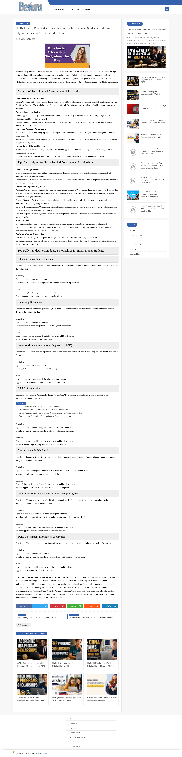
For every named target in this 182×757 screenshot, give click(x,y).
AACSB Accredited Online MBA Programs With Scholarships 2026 (31, 664)
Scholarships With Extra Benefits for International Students (102, 699)
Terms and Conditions (77, 737)
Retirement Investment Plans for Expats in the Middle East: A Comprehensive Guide (153, 165)
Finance (133, 230)
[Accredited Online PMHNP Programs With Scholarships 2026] (32, 684)
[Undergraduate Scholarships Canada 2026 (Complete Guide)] (67, 684)
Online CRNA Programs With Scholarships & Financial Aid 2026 (101, 664)
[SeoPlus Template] (15, 753)
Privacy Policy (75, 746)
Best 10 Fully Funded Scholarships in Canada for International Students (151, 194)
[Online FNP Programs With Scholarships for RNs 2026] (67, 649)
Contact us (73, 724)
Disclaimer (73, 742)
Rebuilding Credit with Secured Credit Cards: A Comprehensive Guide (47, 410)
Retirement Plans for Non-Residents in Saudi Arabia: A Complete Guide (152, 151)
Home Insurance (59, 9)
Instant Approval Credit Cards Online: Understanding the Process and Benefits (50, 413)
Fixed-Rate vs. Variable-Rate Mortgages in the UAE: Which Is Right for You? (153, 179)
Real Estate (134, 249)
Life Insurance (73, 9)
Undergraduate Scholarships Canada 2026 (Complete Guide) (66, 699)
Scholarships (86, 9)
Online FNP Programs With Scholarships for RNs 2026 (63, 664)
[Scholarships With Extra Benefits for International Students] (102, 684)
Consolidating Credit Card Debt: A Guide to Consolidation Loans (45, 416)
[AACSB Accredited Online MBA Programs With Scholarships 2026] (32, 649)
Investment (134, 240)
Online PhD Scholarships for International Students (39, 406)
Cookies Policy (75, 733)
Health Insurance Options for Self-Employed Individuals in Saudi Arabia (152, 208)
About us (73, 728)
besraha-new (43, 753)
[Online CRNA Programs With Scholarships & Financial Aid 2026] (102, 649)
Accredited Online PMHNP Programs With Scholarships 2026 (31, 699)
